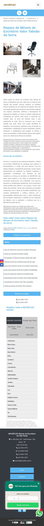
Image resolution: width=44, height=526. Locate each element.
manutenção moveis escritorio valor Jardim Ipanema (21, 278)
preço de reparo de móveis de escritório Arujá (18, 274)
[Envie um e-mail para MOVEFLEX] (25, 13)
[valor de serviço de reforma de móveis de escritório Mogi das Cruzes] (32, 68)
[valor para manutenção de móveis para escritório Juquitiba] (32, 49)
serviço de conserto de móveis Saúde (16, 254)
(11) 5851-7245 (16, 228)
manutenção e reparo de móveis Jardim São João (20, 258)
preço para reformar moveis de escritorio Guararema (21, 266)
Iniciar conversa (23, 505)
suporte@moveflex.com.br (22, 461)
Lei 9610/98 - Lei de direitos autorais (27, 426)
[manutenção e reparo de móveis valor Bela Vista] (12, 49)
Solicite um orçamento (22, 235)
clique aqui (26, 228)
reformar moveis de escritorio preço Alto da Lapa (19, 262)
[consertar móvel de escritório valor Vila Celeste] (12, 68)
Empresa (22, 477)
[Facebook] (24, 510)
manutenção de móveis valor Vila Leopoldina (18, 282)
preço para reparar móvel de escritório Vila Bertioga (20, 270)
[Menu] (38, 4)
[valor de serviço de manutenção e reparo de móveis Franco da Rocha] (12, 88)
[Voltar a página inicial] (9, 4)
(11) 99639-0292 (22, 451)
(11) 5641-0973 (23, 448)
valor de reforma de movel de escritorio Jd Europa (20, 250)
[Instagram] (20, 510)
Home (22, 470)
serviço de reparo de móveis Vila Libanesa (17, 286)
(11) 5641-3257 (23, 302)
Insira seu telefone (23, 494)
